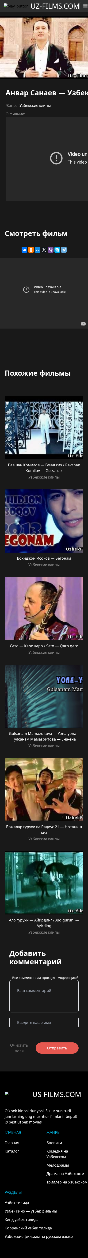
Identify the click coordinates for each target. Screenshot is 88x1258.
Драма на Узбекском (65, 1173)
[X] (44, 250)
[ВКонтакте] (24, 250)
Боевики (54, 1142)
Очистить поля (19, 1048)
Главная (12, 1142)
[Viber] (51, 250)
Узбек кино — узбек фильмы (31, 1211)
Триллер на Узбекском (67, 1182)
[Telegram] (64, 250)
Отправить (57, 1048)
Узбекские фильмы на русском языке (39, 1236)
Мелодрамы (57, 1165)
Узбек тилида (17, 1202)
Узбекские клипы (35, 105)
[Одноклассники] (31, 250)
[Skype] (57, 250)
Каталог (12, 1151)
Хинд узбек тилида (21, 1219)
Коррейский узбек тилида (28, 1228)
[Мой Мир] (37, 250)
